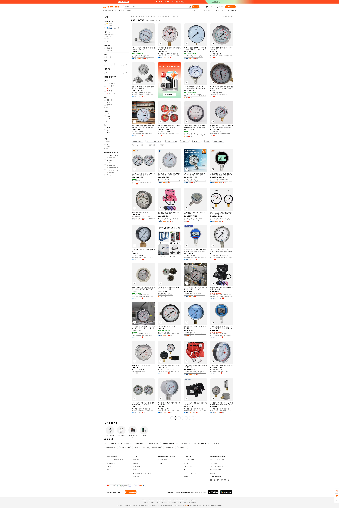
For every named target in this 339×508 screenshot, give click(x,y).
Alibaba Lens (116, 492)
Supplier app (170, 492)
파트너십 (212, 473)
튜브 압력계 (146, 447)
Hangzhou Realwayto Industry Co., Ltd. (220, 220)
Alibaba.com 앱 (185, 492)
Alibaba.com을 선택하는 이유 (115, 459)
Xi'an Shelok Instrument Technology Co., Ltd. (195, 257)
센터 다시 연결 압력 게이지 (200, 443)
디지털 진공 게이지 (170, 447)
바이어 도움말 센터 (189, 459)
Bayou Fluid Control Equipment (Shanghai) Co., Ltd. (195, 181)
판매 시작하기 (214, 463)
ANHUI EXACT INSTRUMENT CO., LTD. (142, 257)
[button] (190, 7)
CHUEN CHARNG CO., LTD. (165, 295)
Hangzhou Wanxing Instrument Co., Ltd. (221, 55)
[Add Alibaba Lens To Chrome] (130, 492)
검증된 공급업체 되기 (216, 470)
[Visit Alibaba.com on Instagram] (222, 480)
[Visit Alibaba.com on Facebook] (211, 480)
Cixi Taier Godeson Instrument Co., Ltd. (168, 55)
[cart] (212, 7)
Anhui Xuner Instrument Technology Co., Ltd (221, 257)
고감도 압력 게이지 (138, 141)
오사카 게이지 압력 (153, 443)
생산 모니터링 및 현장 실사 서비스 (142, 473)
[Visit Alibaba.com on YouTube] (225, 480)
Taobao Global (177, 500)
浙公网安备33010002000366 (198, 505)
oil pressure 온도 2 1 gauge (154, 141)
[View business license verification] (185, 505)
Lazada (169, 500)
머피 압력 (208, 141)
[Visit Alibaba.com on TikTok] (229, 480)
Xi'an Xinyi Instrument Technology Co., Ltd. (143, 57)
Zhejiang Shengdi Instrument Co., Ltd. (142, 133)
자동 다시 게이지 (215, 443)
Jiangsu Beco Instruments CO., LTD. (141, 182)
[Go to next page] (193, 418)
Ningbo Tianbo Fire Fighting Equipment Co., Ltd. (169, 133)
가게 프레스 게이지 (111, 443)
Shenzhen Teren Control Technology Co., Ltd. (143, 218)
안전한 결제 (136, 459)
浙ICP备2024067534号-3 (214, 505)
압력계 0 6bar (197, 141)
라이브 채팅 (187, 463)
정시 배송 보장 (137, 466)
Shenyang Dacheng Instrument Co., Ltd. (169, 181)
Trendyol (188, 500)
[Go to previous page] (172, 418)
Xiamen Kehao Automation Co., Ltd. (193, 57)
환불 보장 (135, 463)
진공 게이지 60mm (139, 443)
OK (126, 64)
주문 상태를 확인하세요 (216, 466)
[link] (336, 491)
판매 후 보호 (136, 470)
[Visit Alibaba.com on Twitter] (218, 480)
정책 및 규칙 (136, 476)
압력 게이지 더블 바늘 (171, 141)
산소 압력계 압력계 (219, 141)
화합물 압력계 (185, 141)
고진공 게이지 (157, 447)
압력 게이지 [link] (176, 16)
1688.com (151, 500)
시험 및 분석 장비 (154, 16)
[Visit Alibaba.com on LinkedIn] (214, 480)
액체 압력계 (162, 145)
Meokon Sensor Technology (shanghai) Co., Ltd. (195, 220)
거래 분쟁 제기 (188, 466)
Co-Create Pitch (111, 463)
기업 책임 (109, 466)
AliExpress (144, 500)
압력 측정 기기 (166, 16)
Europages (195, 500)
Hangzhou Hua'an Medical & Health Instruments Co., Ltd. (169, 220)
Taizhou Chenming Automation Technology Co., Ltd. (195, 96)
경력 (108, 470)
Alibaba (133, 16)
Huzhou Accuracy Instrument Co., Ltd (142, 94)
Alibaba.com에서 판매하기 (217, 459)
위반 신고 (186, 476)
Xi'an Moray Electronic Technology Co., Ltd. (221, 181)
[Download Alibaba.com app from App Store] (213, 492)
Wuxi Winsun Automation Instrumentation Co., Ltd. (221, 133)
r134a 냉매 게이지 (138, 145)
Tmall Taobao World (161, 500)
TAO (183, 500)
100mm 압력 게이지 (112, 447)
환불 (185, 470)
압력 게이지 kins (126, 447)
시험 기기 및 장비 (142, 16)
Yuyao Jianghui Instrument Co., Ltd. (220, 94)
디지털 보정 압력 (125, 443)
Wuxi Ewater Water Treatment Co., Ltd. (142, 296)
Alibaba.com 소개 (112, 456)
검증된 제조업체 (162, 459)
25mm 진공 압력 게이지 (168, 443)
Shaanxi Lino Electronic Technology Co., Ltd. (195, 135)
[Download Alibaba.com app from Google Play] (226, 492)
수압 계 (136, 447)
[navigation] (116, 217)
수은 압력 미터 (151, 145)
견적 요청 (161, 463)
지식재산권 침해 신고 (190, 473)
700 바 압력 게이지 (183, 443)
